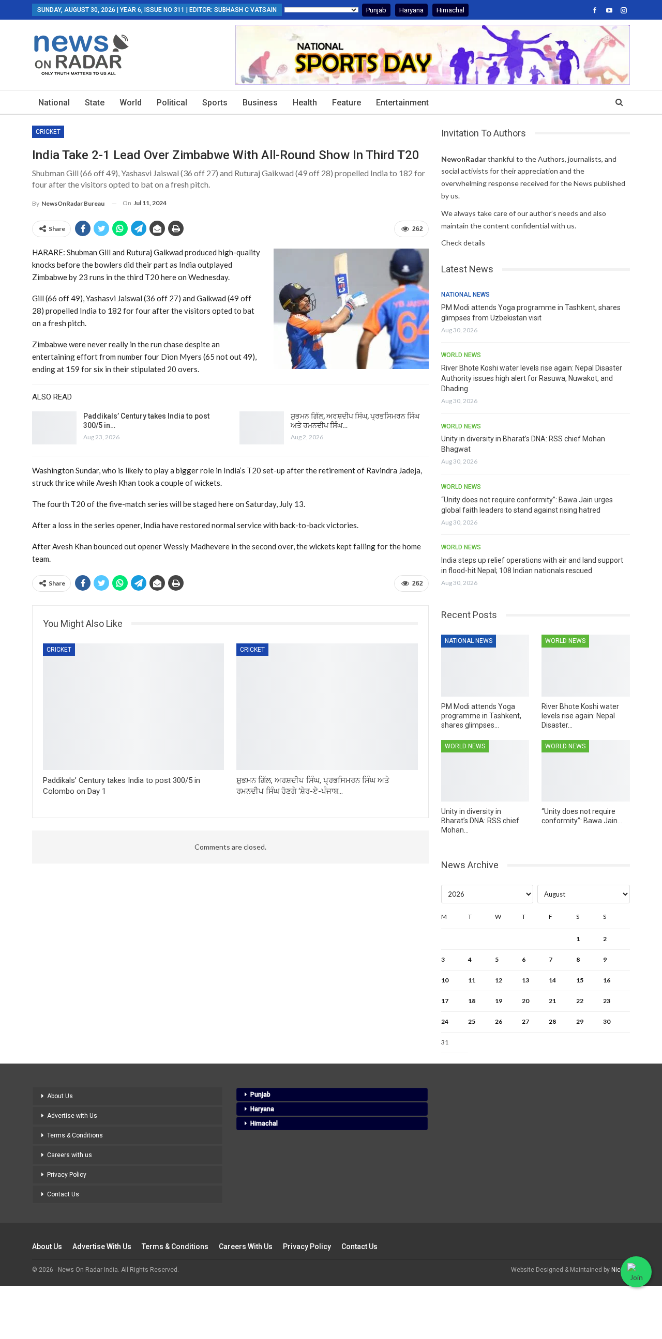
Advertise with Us (72, 1115)
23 (606, 1001)
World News (461, 355)
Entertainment (402, 102)
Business (260, 102)
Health (305, 102)
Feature (346, 102)
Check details (463, 242)
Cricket (48, 131)
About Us (60, 1096)
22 (579, 1001)
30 (606, 1021)
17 (444, 1001)
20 (525, 1001)
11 (471, 980)
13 (525, 980)
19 (498, 1001)
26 (498, 1021)
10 (444, 980)
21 (552, 1001)
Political (172, 102)
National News (465, 294)
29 (579, 1021)
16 (606, 980)
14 (552, 980)
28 (552, 1021)
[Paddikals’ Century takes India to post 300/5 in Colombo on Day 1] (54, 427)
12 (498, 980)
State (94, 102)
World (130, 102)
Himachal (450, 10)
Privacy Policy (66, 1174)
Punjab (376, 10)
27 (525, 1021)
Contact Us (63, 1194)
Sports (215, 102)
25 (471, 1021)
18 (471, 1001)
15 (579, 980)
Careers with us (69, 1155)
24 (444, 1021)
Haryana (411, 10)
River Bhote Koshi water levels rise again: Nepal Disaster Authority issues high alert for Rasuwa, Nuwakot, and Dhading (531, 378)
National (54, 102)
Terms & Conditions (75, 1135)
